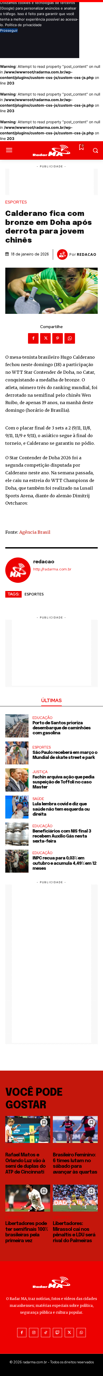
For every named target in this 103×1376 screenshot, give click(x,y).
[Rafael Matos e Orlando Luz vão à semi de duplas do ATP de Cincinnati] (27, 1129)
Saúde (38, 799)
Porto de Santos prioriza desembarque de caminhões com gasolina (61, 728)
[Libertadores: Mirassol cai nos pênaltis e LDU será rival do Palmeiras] (75, 1198)
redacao (86, 254)
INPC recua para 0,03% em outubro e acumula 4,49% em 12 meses (64, 863)
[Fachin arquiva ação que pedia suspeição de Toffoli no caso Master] (17, 780)
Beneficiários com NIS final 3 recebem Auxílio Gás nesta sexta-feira (61, 836)
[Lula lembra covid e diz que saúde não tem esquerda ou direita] (17, 807)
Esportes (16, 202)
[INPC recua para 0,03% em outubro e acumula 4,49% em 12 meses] (17, 861)
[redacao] (63, 254)
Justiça (40, 772)
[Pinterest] (57, 338)
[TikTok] (45, 1332)
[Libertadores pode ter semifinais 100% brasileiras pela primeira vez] (27, 1198)
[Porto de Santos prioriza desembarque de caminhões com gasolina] (17, 725)
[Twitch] (57, 1332)
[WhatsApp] (69, 338)
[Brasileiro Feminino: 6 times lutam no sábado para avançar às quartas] (75, 1129)
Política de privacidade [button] (23, 25)
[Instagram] (33, 1332)
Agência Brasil (34, 532)
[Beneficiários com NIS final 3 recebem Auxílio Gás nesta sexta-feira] (17, 834)
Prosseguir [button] (9, 30)
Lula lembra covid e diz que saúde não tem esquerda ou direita (61, 809)
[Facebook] (33, 338)
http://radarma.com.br (52, 569)
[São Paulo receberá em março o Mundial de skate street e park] (17, 753)
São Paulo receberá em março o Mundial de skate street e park (64, 755)
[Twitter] (45, 338)
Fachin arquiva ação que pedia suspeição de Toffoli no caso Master (63, 782)
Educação (42, 718)
